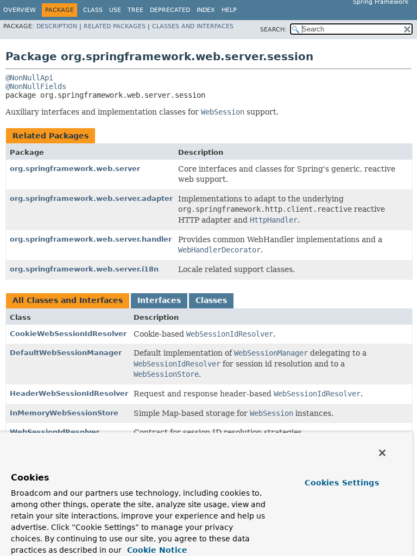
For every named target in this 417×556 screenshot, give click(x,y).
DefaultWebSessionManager (66, 353)
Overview (19, 10)
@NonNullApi (29, 77)
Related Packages (115, 26)
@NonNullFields (35, 86)
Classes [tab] (211, 300)
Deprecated (170, 10)
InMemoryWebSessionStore (64, 413)
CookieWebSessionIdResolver (68, 334)
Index (206, 10)
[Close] (382, 453)
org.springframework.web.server (75, 169)
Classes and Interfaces (192, 26)
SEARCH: (273, 29)
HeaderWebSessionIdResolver (69, 393)
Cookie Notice (155, 550)
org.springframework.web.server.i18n (84, 269)
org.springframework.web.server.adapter (91, 198)
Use (115, 10)
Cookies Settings (341, 482)
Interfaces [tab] (159, 300)
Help (229, 10)
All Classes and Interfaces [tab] (67, 300)
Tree (135, 10)
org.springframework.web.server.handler (91, 239)
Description (56, 26)
